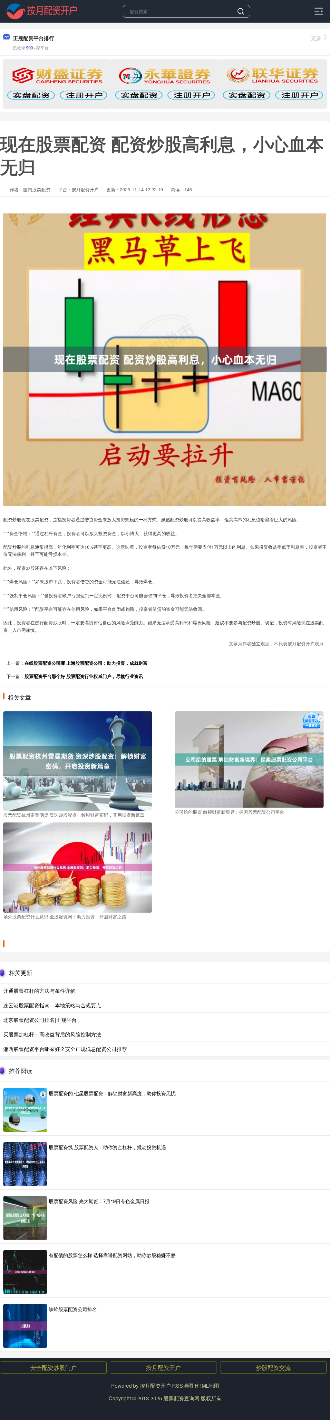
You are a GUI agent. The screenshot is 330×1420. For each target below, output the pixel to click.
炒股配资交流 (273, 1367)
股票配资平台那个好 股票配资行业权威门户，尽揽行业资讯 (83, 676)
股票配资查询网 (181, 1398)
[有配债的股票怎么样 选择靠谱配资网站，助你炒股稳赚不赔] (25, 1272)
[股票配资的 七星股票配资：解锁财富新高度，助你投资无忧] (25, 1110)
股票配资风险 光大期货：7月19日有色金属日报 (99, 1201)
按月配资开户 (163, 1367)
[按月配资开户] (41, 10)
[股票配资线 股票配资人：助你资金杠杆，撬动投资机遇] (25, 1164)
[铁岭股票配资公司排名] (25, 1326)
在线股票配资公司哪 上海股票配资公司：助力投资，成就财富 (86, 663)
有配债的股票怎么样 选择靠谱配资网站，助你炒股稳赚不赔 (112, 1255)
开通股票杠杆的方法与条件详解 (39, 990)
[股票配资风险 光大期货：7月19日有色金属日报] (25, 1218)
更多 (316, 38)
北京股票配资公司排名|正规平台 (40, 1019)
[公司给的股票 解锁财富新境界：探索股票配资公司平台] (249, 759)
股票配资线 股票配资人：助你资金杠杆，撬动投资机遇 (107, 1147)
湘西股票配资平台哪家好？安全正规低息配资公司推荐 (65, 1049)
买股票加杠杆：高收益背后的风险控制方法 (52, 1034)
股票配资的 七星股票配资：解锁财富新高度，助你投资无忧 (112, 1093)
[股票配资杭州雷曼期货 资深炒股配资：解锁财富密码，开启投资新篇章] (77, 760)
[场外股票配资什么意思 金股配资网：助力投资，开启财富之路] (77, 867)
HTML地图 (207, 1385)
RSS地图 (182, 1385)
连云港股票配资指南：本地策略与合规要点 (52, 1005)
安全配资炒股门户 (53, 1367)
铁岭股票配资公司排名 (73, 1309)
